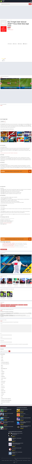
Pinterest (20, 43)
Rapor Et (4, 54)
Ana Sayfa (3, 454)
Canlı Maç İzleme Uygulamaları (5, 356)
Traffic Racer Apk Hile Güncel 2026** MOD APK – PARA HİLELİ (8, 147)
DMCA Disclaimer (25, 454)
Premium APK (3, 381)
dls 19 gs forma (3, 300)
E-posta (1, 331)
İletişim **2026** (7, 454)
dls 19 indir (7, 300)
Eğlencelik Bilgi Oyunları (4, 362)
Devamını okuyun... (3, 243)
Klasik (2, 373)
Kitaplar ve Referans (3, 372)
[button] (30, 4)
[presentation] (1, 77)
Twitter (15, 43)
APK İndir (15, 452)
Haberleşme (2, 367)
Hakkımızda (10, 454)
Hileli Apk (11, 20)
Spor (1, 391)
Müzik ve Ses (2, 380)
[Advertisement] (16, 12)
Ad (1, 327)
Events (2, 364)
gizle (4, 115)
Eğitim (2, 359)
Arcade (2, 353)
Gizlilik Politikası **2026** (19, 454)
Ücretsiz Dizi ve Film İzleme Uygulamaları (6, 394)
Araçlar (2, 351)
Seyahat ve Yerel (3, 386)
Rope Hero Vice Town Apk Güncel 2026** (8, 238)
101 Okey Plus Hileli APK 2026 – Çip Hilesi (8, 237)
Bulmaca (2, 354)
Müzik (2, 378)
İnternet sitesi (2, 334)
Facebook (10, 43)
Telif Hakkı (29, 454)
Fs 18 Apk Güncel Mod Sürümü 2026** (8, 239)
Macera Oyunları (3, 375)
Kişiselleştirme (3, 370)
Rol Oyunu (2, 383)
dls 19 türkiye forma (12, 300)
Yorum (1, 317)
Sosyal (2, 389)
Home (8, 20)
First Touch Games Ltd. (10, 29)
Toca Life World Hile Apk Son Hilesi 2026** (9, 241)
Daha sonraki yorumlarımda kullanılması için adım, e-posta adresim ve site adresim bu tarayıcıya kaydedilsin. (14, 338)
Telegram (25, 43)
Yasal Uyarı (14, 454)
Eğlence (2, 361)
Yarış (1, 397)
